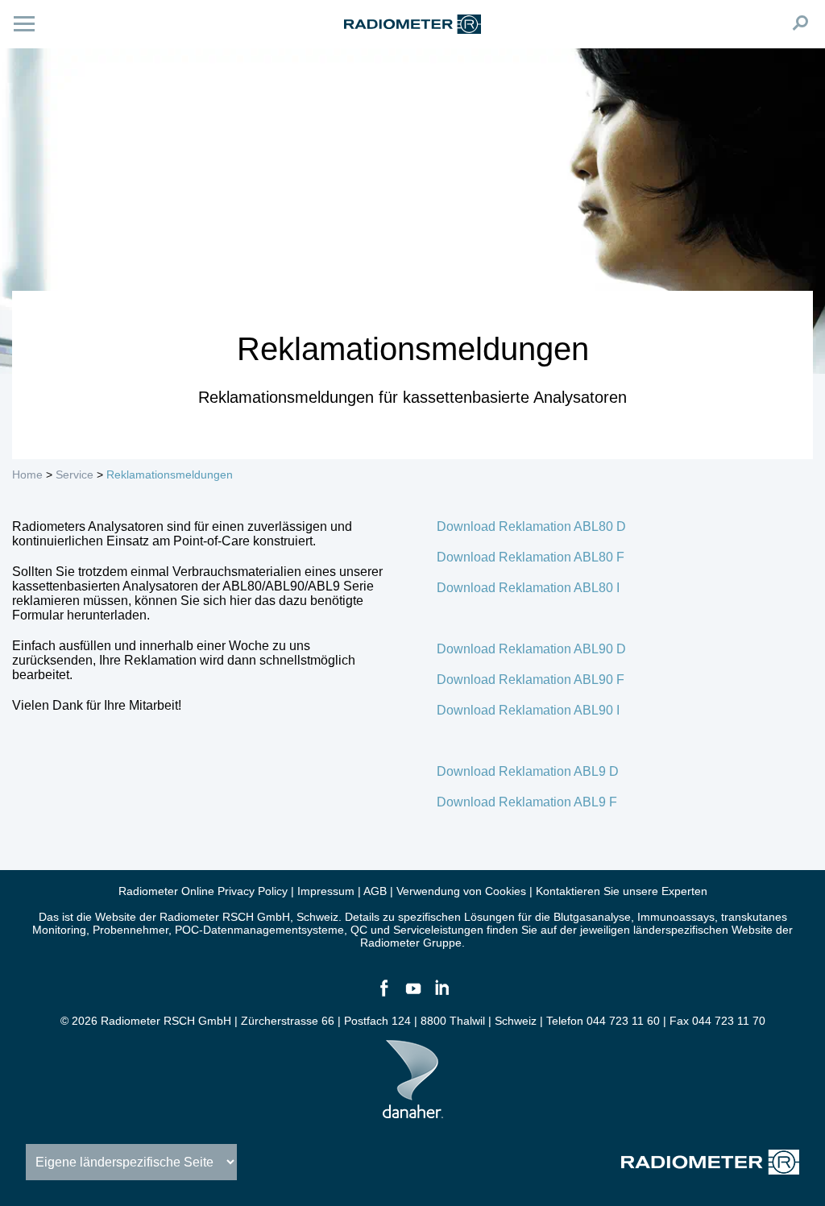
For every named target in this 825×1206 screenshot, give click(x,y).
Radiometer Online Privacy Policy (203, 891)
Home (27, 474)
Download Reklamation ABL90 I (528, 710)
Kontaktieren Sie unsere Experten (621, 891)
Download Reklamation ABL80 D (531, 526)
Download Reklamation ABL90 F (530, 679)
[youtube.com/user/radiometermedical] (412, 994)
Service (74, 474)
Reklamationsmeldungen (169, 474)
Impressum (325, 891)
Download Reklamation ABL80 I (528, 588)
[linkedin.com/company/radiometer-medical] (441, 994)
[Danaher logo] (413, 1111)
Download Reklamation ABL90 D (531, 649)
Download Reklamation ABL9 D (528, 771)
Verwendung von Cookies (461, 891)
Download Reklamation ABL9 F (527, 802)
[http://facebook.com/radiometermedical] (383, 994)
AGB (375, 891)
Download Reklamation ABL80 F (530, 557)
